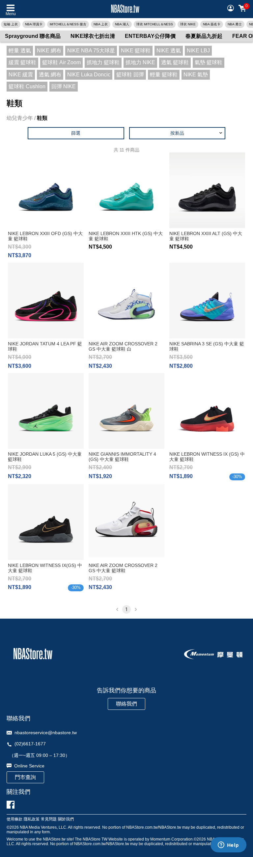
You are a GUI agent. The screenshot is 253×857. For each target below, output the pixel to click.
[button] (177, 133)
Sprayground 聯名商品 (33, 36)
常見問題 (49, 819)
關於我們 (66, 819)
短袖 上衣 (11, 24)
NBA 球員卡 (33, 24)
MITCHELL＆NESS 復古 (68, 24)
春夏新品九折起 (203, 36)
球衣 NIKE (188, 24)
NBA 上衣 (101, 24)
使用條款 (14, 819)
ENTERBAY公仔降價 (150, 36)
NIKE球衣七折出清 (92, 36)
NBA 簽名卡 (211, 24)
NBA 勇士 (235, 24)
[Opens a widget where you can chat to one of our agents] (228, 845)
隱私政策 (32, 819)
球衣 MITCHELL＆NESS (154, 24)
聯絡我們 (126, 704)
